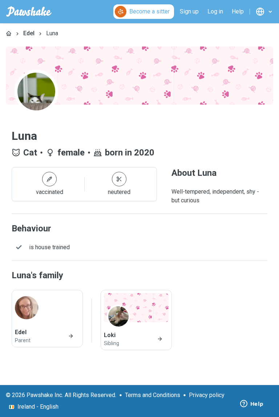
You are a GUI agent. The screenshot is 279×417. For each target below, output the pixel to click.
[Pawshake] (29, 11)
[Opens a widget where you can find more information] (252, 404)
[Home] (9, 33)
